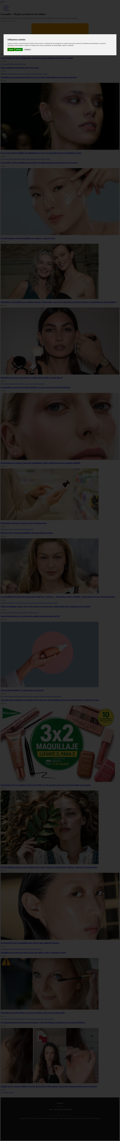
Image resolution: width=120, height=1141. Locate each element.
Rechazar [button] (18, 49)
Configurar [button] (27, 49)
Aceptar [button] (11, 49)
